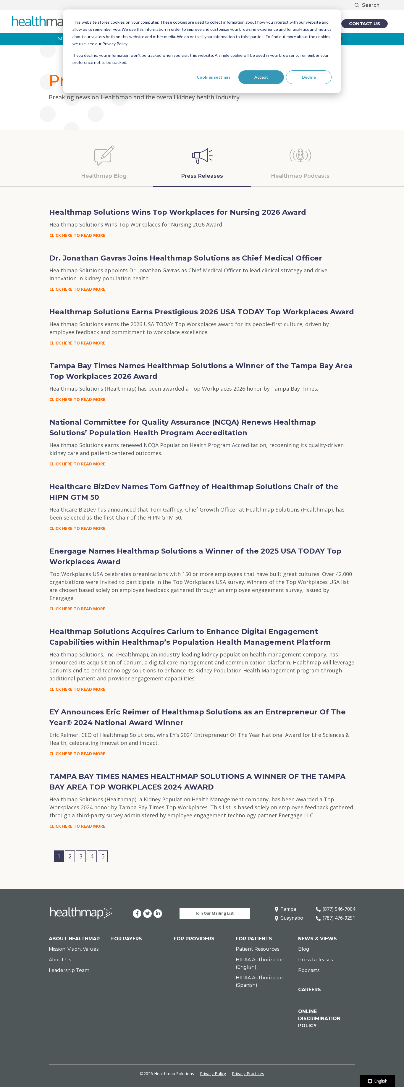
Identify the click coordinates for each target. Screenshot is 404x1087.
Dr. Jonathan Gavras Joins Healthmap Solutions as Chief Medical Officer (185, 258)
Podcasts (308, 970)
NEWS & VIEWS (317, 939)
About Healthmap (74, 939)
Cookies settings (213, 77)
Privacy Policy (213, 1073)
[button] (51, 856)
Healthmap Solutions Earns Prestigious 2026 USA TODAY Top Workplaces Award (201, 312)
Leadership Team (69, 970)
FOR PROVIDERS (194, 939)
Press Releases (315, 960)
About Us (60, 960)
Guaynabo (291, 918)
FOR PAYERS (126, 939)
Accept (261, 77)
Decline (309, 77)
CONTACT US (364, 23)
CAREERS (309, 989)
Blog (303, 949)
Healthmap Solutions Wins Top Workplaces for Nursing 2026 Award (177, 212)
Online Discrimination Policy (319, 1018)
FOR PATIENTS (254, 939)
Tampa (288, 909)
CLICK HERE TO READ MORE (77, 235)
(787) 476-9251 (339, 918)
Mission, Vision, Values (73, 949)
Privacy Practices (248, 1073)
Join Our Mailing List (215, 913)
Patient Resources (257, 949)
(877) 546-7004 (339, 909)
